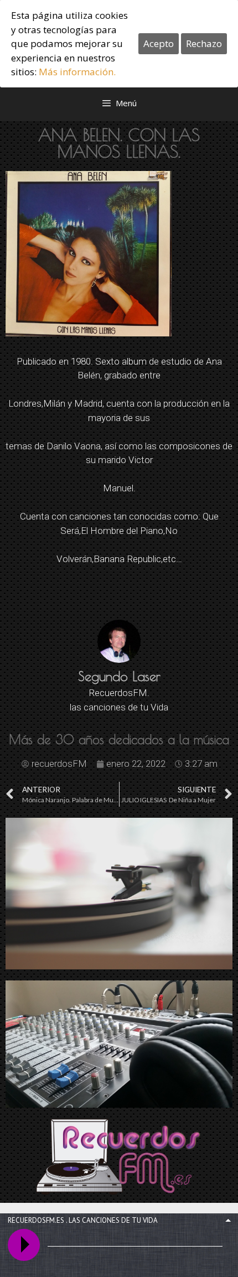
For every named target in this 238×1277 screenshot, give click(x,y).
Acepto (158, 43)
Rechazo (204, 43)
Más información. (77, 71)
